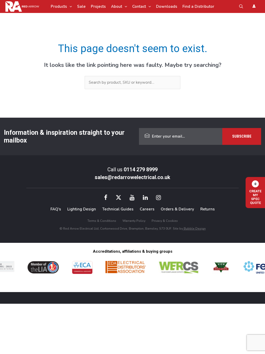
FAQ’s (55, 209)
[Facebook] (105, 198)
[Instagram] (158, 198)
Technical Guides (118, 209)
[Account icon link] (254, 6)
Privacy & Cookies (165, 221)
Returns (207, 209)
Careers (147, 209)
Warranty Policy (133, 221)
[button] (69, 6)
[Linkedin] (145, 198)
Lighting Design (81, 209)
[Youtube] (132, 198)
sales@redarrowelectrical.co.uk (132, 177)
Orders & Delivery (177, 209)
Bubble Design (194, 228)
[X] (118, 198)
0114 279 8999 (141, 169)
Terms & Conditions (101, 221)
